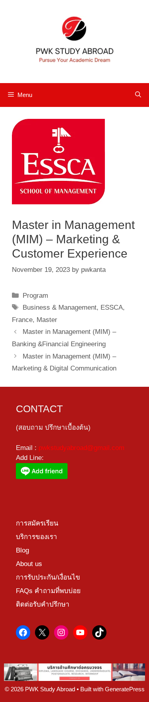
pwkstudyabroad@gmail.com (81, 448)
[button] (138, 95)
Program (35, 295)
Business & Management (60, 307)
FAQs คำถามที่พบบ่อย (48, 591)
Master (47, 320)
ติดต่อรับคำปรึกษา (43, 604)
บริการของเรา (36, 537)
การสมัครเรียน (37, 523)
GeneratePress (125, 689)
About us (29, 564)
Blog (22, 550)
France (22, 320)
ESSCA (112, 307)
